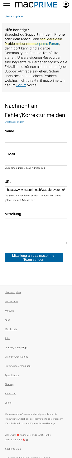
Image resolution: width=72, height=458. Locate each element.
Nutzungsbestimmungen (18, 365)
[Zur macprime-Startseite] (36, 4)
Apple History (12, 375)
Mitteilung (13, 214)
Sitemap (9, 384)
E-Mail (10, 154)
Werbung (9, 310)
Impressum (10, 393)
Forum (21, 85)
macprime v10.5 (13, 448)
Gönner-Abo (11, 301)
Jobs (7, 338)
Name (9, 131)
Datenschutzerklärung (16, 356)
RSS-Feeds (11, 329)
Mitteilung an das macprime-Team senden (33, 257)
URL (8, 182)
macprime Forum (45, 44)
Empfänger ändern (14, 121)
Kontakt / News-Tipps (16, 347)
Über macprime (14, 16)
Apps (7, 319)
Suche (8, 402)
